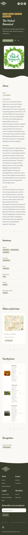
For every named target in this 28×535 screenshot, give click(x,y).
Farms (3, 480)
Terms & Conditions (7, 497)
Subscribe (5, 515)
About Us (17, 480)
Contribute (18, 483)
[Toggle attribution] (22, 329)
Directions (9, 340)
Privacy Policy (5, 494)
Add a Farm (18, 497)
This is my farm (8, 40)
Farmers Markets (6, 486)
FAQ (3, 500)
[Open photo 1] (14, 57)
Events (3, 483)
